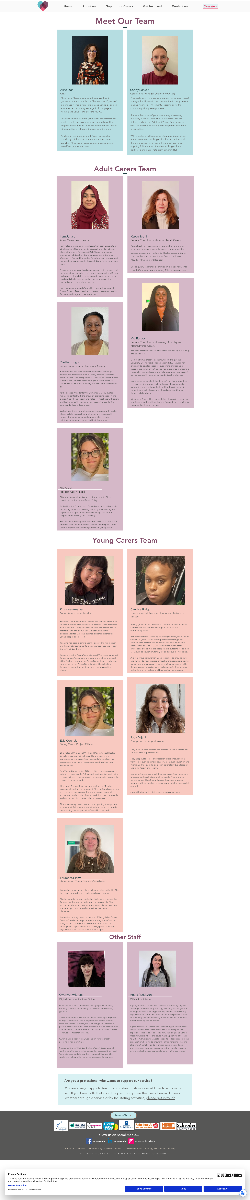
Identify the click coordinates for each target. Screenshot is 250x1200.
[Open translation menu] (243, 1193)
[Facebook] (89, 1141)
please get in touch (160, 1098)
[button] (89, 6)
